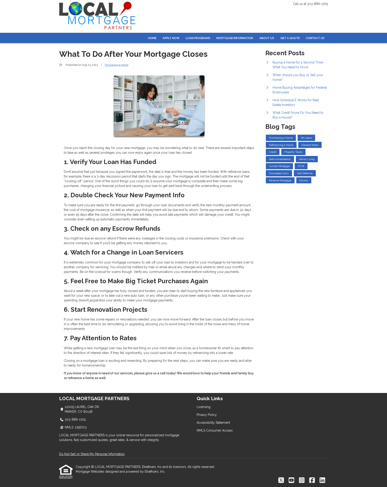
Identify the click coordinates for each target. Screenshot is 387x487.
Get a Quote (290, 38)
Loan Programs (198, 38)
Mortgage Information (234, 38)
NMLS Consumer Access (215, 430)
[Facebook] (312, 480)
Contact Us (315, 38)
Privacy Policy (207, 415)
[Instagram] (302, 480)
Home (152, 38)
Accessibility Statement (213, 422)
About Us (266, 38)
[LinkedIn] (322, 480)
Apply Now (171, 38)
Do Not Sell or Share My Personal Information (92, 454)
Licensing (204, 407)
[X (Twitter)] (281, 480)
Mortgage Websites (90, 471)
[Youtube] (291, 480)
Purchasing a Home (116, 64)
